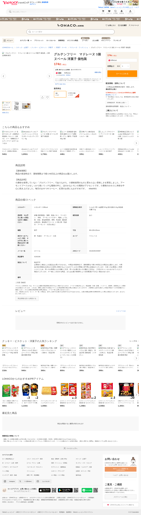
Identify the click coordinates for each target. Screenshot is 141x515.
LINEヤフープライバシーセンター (48, 512)
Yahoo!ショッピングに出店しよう (121, 7)
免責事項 (68, 512)
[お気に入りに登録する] (47, 97)
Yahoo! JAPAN (103, 7)
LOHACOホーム (7, 47)
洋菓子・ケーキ (61, 47)
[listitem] (14, 459)
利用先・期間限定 (66, 75)
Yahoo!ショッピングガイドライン (83, 512)
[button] (125, 66)
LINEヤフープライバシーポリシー (26, 512)
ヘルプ (136, 7)
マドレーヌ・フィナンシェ (79, 47)
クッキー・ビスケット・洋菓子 (42, 47)
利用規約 (62, 512)
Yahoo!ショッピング (8, 512)
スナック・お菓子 (22, 47)
